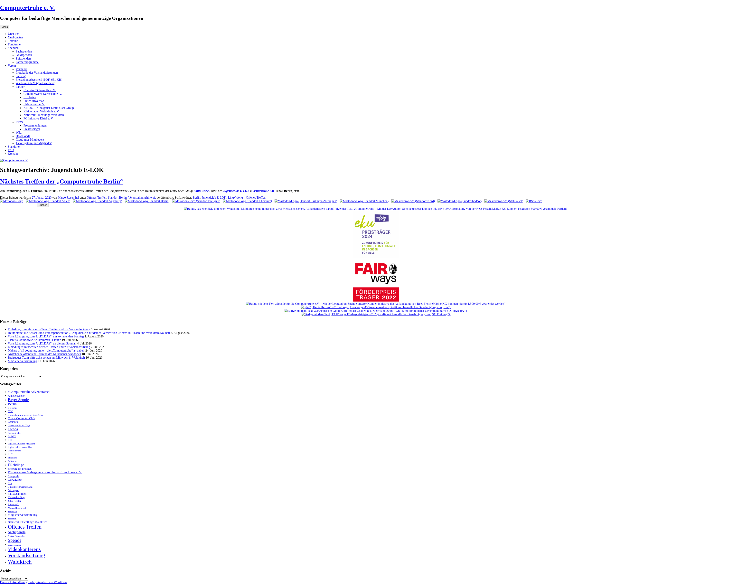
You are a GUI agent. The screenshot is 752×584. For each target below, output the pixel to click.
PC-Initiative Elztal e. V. (38, 118)
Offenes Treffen (96, 197)
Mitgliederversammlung (22, 361)
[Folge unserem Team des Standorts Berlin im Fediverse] (147, 201)
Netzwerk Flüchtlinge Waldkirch (44, 115)
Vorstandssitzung (26, 555)
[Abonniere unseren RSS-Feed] (534, 201)
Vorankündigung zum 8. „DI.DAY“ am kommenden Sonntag (46, 336)
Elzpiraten (30, 97)
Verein (12, 65)
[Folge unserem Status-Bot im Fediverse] (503, 201)
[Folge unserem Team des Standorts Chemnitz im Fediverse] (247, 201)
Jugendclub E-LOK (214, 197)
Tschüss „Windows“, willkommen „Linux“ (34, 340)
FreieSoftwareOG (35, 100)
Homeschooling (16, 497)
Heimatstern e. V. (34, 104)
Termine (13, 40)
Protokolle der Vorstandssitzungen (37, 72)
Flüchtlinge (16, 465)
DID (10, 440)
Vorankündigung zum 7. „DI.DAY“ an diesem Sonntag (42, 343)
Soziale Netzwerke (16, 536)
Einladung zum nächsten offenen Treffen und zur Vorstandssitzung (49, 329)
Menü (5, 26)
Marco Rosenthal (68, 197)
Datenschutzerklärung (13, 582)
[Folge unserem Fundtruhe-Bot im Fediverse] (459, 201)
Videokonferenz (24, 549)
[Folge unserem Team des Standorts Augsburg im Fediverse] (97, 201)
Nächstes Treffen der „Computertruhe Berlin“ (61, 181)
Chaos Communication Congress (25, 414)
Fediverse (12, 461)
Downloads (23, 136)
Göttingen (13, 490)
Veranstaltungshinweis (142, 197)
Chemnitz (13, 421)
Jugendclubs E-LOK (236, 191)
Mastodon (12, 512)
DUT (10, 454)
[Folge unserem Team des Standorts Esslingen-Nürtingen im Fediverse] (306, 201)
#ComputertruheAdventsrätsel (29, 392)
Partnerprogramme (27, 62)
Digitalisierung (14, 451)
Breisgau (12, 407)
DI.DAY (12, 436)
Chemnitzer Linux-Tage (19, 425)
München (12, 518)
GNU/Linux (15, 479)
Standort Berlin (117, 197)
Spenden (13, 48)
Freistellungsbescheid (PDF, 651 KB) (39, 79)
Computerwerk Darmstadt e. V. (43, 93)
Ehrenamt (12, 458)
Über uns (13, 33)
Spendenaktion (14, 545)
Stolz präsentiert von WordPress (47, 582)
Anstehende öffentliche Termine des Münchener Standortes (44, 354)
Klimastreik (13, 504)
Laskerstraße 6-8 (262, 191)
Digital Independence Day (20, 447)
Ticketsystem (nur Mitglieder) (34, 143)
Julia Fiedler (14, 500)
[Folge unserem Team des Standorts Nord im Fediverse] (413, 201)
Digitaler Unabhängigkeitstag (21, 443)
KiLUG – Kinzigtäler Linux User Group (49, 107)
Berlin (196, 197)
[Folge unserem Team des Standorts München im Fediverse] (364, 201)
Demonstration (14, 433)
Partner (20, 86)
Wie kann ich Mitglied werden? (35, 83)
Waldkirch (20, 562)
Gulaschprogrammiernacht (20, 486)
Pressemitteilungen (35, 125)
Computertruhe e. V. (27, 7)
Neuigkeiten (15, 37)
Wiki (19, 132)
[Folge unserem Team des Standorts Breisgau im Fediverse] (196, 201)
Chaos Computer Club (21, 418)
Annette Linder (16, 395)
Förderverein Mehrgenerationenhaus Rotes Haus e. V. (45, 472)
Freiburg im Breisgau (20, 468)
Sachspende (16, 532)
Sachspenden (24, 51)
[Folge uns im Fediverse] (11, 201)
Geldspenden (24, 55)
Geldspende (13, 476)
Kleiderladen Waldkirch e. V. (41, 111)
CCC (10, 411)
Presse (20, 122)
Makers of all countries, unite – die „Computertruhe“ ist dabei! (46, 350)
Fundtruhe (14, 44)
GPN (10, 483)
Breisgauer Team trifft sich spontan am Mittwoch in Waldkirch (46, 357)
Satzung (21, 76)
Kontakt (13, 153)
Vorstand (21, 69)
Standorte (14, 146)
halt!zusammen (17, 493)
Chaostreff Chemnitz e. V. (40, 90)
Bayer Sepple (18, 399)
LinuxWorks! (236, 197)
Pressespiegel (32, 129)
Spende (14, 540)
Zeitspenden (23, 58)
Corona (13, 429)
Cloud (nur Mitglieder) (30, 139)
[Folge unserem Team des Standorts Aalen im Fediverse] (48, 201)
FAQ (11, 150)
